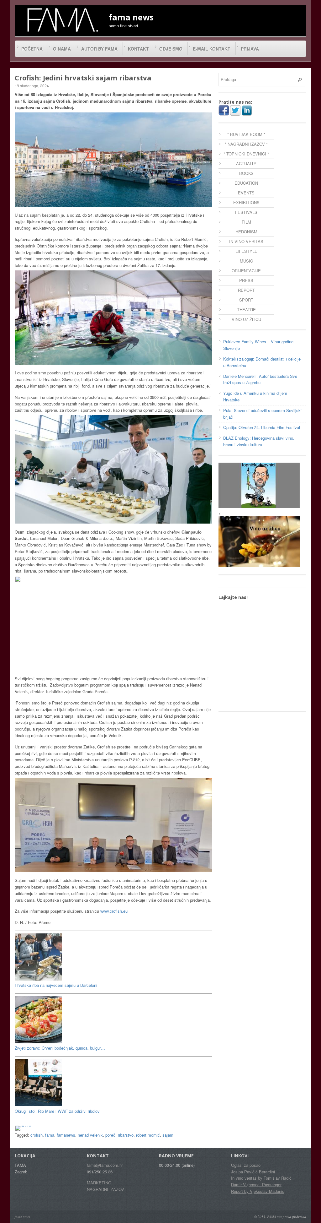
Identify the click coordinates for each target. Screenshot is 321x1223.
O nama (62, 49)
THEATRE (246, 310)
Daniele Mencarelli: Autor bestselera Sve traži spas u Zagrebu (260, 379)
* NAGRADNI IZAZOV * (246, 144)
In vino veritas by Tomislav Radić (261, 1178)
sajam (167, 1135)
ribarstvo (126, 1135)
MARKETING (99, 1183)
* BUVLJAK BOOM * (246, 134)
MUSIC (246, 261)
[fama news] (62, 19)
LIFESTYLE (246, 251)
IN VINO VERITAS (246, 241)
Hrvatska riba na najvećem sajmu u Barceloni (56, 985)
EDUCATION (246, 183)
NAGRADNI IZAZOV (105, 1189)
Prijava (250, 49)
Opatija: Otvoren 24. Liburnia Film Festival (261, 427)
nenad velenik (90, 1135)
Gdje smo (170, 49)
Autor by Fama (99, 49)
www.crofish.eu (114, 911)
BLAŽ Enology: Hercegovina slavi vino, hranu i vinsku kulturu (258, 441)
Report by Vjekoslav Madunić (257, 1191)
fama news (22, 1216)
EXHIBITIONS (246, 202)
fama (49, 1135)
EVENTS (246, 193)
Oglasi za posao (245, 1165)
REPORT (246, 290)
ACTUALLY (246, 163)
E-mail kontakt (211, 49)
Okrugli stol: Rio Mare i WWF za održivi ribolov (57, 1111)
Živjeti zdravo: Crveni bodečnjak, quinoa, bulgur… (60, 1048)
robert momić (148, 1135)
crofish (36, 1135)
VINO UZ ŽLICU (246, 319)
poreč (110, 1135)
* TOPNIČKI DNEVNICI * (246, 154)
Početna (32, 49)
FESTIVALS (246, 212)
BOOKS (246, 173)
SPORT (246, 300)
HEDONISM (246, 232)
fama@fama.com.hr (105, 1165)
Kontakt (138, 49)
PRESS (246, 280)
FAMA (271, 1216)
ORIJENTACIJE (246, 271)
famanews (66, 1135)
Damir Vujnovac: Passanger (256, 1185)
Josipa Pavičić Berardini (253, 1172)
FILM (246, 222)
